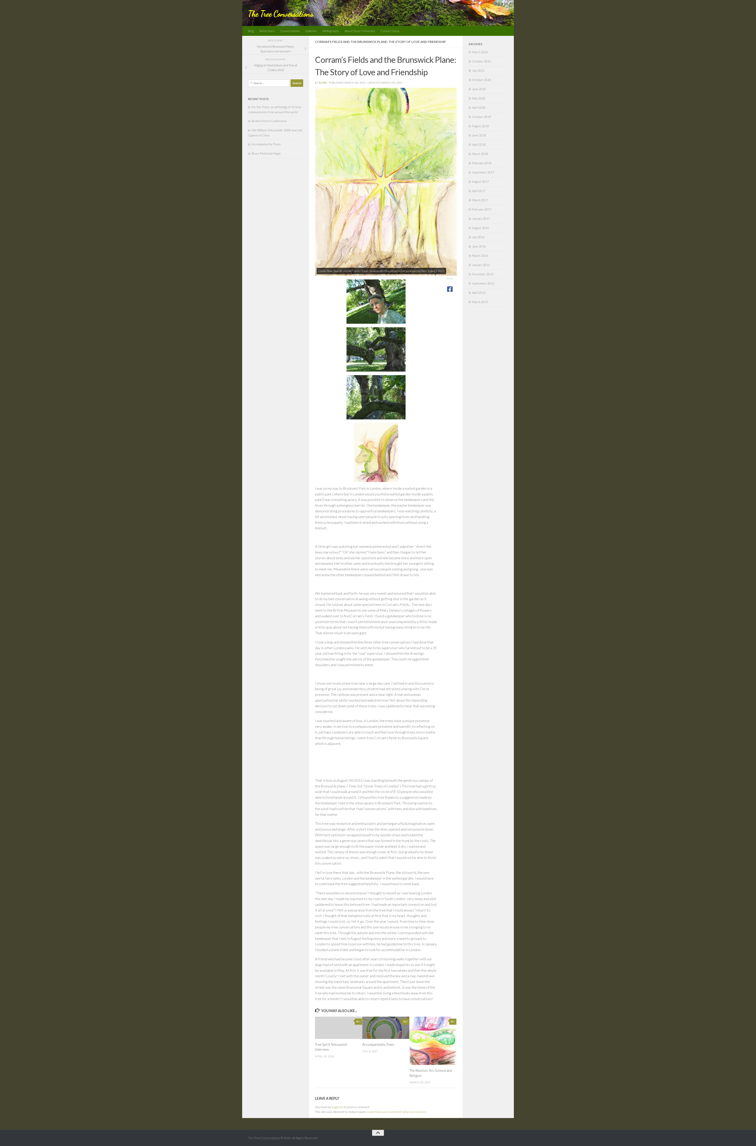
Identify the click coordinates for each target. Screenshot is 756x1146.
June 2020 (479, 89)
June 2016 (479, 246)
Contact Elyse (390, 31)
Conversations (290, 31)
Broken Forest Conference (269, 121)
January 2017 (481, 218)
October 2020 (481, 80)
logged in (337, 1107)
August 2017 (480, 181)
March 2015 (480, 302)
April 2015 (478, 292)
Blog (251, 31)
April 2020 (478, 107)
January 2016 (481, 265)
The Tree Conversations (280, 14)
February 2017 (481, 209)
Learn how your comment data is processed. (396, 1112)
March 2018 (480, 154)
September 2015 (483, 283)
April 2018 (478, 144)
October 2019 (481, 117)
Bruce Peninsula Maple (266, 153)
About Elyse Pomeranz (360, 31)
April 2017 (478, 191)
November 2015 (482, 274)
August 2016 (480, 228)
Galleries (311, 31)
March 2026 (480, 52)
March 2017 (480, 200)
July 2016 (478, 237)
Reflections (267, 31)
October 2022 (481, 61)
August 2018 (480, 126)
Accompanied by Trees (378, 1044)
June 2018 (479, 135)
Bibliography (330, 31)
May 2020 (478, 98)
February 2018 (481, 163)
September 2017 (483, 172)
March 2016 (480, 255)
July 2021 (478, 70)
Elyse (323, 82)
